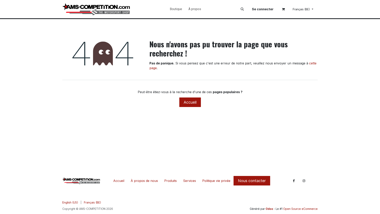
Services (189, 181)
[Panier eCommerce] (283, 9)
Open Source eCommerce (300, 208)
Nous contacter (252, 180)
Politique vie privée (216, 181)
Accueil (190, 102)
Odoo (270, 208)
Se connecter (263, 9)
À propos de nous (144, 181)
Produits (170, 181)
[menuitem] (176, 9)
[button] (242, 9)
